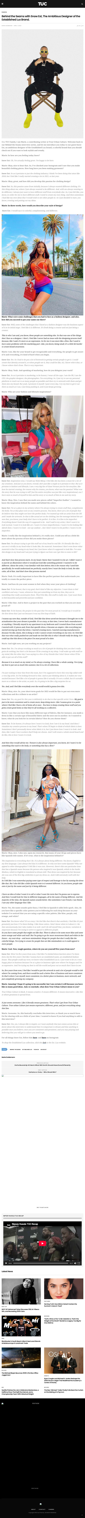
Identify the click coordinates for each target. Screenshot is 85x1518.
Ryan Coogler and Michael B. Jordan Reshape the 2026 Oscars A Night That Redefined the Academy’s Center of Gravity (62, 1380)
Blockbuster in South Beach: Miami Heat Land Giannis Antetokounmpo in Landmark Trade (21, 1342)
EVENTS (46, 1375)
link (44, 1043)
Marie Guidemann (7, 25)
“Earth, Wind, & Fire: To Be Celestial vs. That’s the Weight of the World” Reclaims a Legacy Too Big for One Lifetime (62, 1321)
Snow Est (44, 1049)
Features (47, 1301)
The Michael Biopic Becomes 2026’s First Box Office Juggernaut (20, 1374)
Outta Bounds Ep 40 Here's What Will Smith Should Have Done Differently (42, 1065)
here (35, 1038)
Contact (42, 1509)
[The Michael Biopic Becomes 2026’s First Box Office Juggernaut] (21, 1358)
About (33, 1509)
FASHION (4, 12)
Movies (4, 1370)
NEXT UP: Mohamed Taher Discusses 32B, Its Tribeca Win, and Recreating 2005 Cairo (20, 1310)
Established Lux (27, 1049)
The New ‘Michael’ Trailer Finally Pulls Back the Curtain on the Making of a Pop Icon (63, 1391)
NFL (3, 1387)
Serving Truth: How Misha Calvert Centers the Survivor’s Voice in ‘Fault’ (60, 1305)
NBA (3, 1338)
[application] (42, 1243)
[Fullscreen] (79, 1263)
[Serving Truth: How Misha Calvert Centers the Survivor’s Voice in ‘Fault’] (63, 1288)
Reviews (46, 1316)
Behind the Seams (15, 1049)
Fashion (36, 1049)
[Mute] (75, 1263)
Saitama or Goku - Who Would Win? (42, 1072)
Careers (51, 1509)
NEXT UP (4, 1306)
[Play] (6, 1263)
